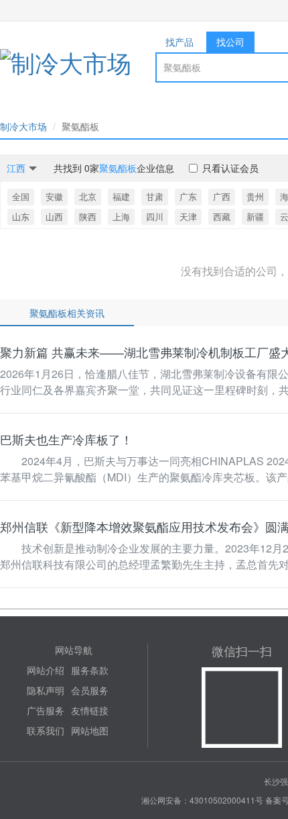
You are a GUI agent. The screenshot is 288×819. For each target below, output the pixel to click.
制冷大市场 (23, 126)
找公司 (230, 41)
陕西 (87, 216)
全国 (20, 196)
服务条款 (90, 670)
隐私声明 (45, 690)
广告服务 (45, 710)
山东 (20, 216)
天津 (188, 216)
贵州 (255, 196)
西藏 (221, 216)
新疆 (255, 216)
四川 (154, 216)
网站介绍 (45, 670)
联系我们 (45, 730)
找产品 (179, 41)
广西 (221, 196)
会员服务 (90, 690)
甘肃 (154, 196)
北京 (87, 196)
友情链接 (90, 710)
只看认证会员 (230, 168)
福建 (121, 196)
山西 (54, 216)
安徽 (54, 196)
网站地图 (90, 730)
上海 (121, 216)
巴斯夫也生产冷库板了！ (66, 439)
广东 (188, 196)
